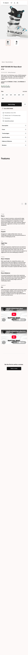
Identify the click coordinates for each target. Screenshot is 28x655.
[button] (14, 125)
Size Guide (25, 91)
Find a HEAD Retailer (8, 108)
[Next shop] (25, 204)
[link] (11, 2)
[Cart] (17, 2)
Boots (3, 61)
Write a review (14, 368)
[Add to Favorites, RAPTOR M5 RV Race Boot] (25, 104)
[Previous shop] (22, 204)
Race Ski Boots (9, 61)
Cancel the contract (9, 120)
